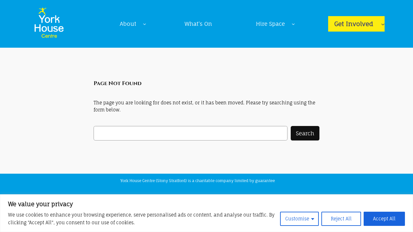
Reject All (341, 218)
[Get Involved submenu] (383, 24)
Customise (297, 218)
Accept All (384, 218)
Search (305, 133)
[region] (206, 213)
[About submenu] (144, 23)
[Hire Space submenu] (293, 23)
